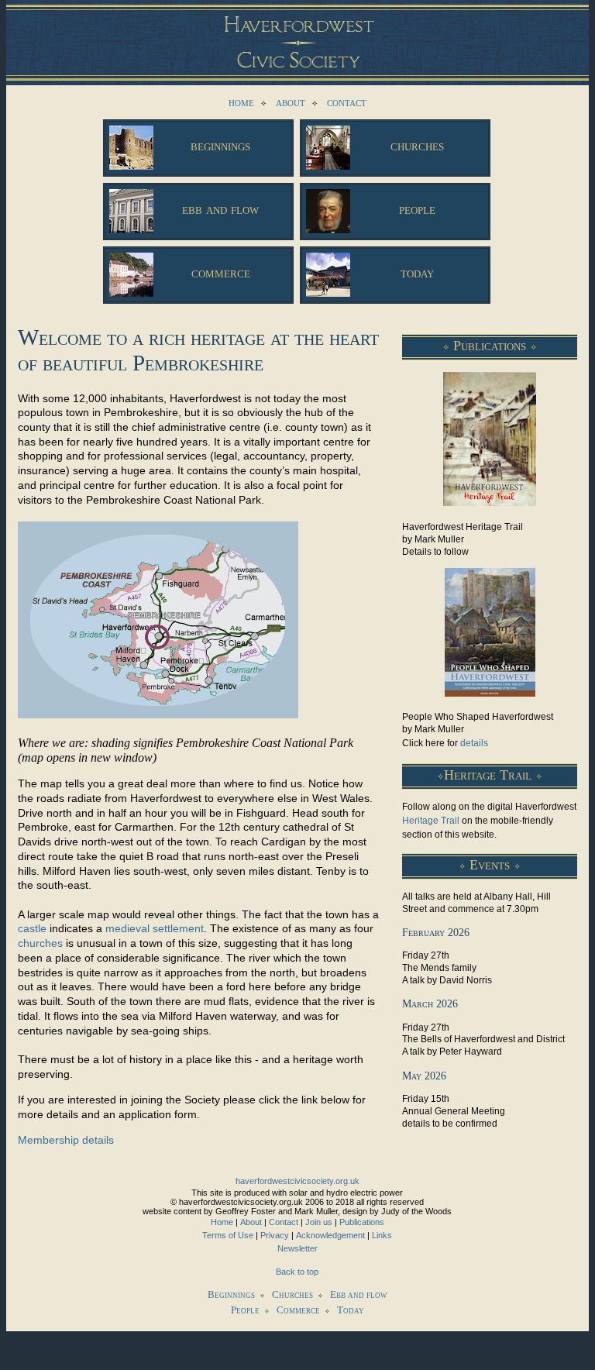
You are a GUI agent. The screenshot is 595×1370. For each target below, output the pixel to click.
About (251, 1222)
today (417, 272)
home (241, 101)
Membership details (66, 1140)
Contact (283, 1222)
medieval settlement (154, 928)
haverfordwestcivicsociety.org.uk (297, 1181)
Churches (292, 1294)
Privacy (274, 1235)
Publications (361, 1222)
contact (346, 101)
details (474, 743)
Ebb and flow (358, 1294)
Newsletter (297, 1248)
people (417, 209)
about (290, 101)
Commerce (298, 1310)
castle (32, 928)
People (245, 1310)
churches (417, 145)
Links (382, 1235)
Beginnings (231, 1294)
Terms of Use (227, 1235)
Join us (318, 1222)
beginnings (220, 145)
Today (350, 1310)
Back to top (297, 1271)
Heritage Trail (430, 820)
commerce (220, 272)
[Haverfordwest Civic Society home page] (297, 35)
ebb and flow (220, 209)
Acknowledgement (330, 1235)
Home (222, 1222)
